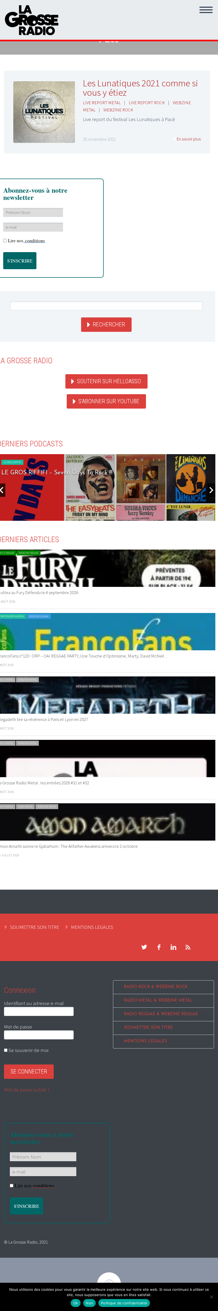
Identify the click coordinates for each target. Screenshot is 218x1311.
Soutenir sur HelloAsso (109, 381)
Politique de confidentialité (124, 1303)
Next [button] (211, 490)
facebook (159, 947)
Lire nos (26, 240)
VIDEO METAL (25, 806)
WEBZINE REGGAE (28, 553)
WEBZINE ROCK (118, 110)
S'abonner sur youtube (108, 401)
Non (89, 1303)
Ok (75, 1303)
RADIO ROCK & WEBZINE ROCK (155, 987)
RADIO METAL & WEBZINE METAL (158, 1001)
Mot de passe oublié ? (26, 1089)
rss (188, 947)
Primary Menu (206, 10)
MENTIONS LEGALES (92, 927)
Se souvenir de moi (27, 1050)
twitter (144, 947)
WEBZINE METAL (27, 679)
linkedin (173, 947)
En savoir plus (189, 139)
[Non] (211, 1297)
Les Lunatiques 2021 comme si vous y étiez (140, 87)
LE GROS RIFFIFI (12, 462)
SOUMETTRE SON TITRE (34, 927)
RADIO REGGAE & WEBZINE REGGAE (161, 1014)
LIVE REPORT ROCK (147, 103)
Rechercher (109, 324)
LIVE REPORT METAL (102, 103)
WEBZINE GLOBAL (39, 616)
